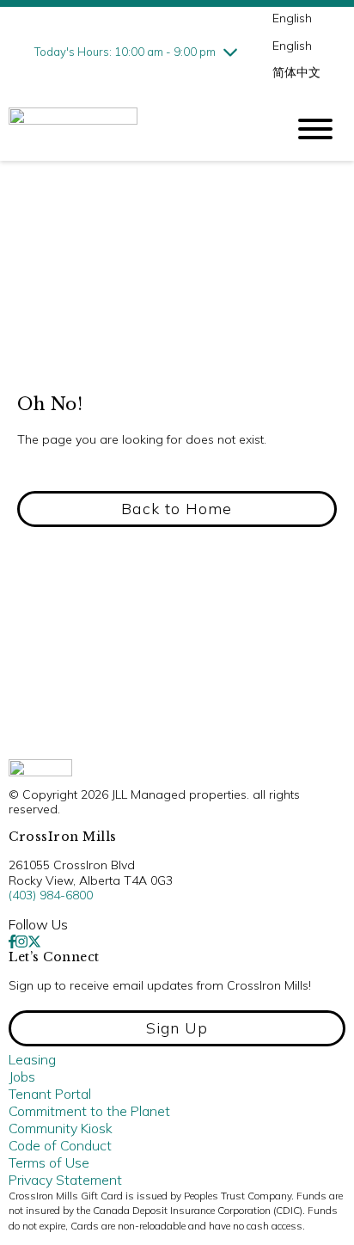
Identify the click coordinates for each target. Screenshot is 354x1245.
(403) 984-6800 (51, 895)
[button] (177, 509)
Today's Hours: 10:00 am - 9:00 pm (125, 51)
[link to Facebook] (12, 941)
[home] (134, 128)
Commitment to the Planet (89, 1110)
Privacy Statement (65, 1179)
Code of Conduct (60, 1145)
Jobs (22, 1076)
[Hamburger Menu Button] (315, 129)
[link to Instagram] (21, 941)
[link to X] (34, 941)
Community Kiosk (61, 1128)
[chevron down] (230, 51)
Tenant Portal (50, 1093)
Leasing (32, 1059)
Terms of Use (49, 1162)
